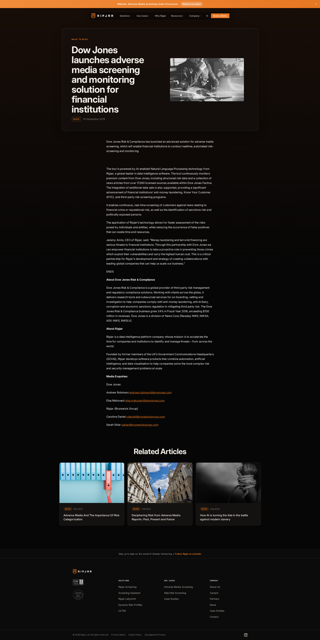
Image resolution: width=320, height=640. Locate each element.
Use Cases (142, 15)
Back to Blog (80, 39)
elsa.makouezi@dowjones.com (145, 400)
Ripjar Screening (127, 586)
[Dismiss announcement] (316, 4)
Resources (176, 15)
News (213, 604)
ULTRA (122, 610)
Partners (214, 598)
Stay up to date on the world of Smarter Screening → (160, 554)
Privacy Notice (118, 634)
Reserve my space (192, 4)
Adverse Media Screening (178, 586)
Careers (214, 592)
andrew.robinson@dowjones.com (150, 392)
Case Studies (171, 598)
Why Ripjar (160, 15)
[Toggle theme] (207, 16)
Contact (214, 616)
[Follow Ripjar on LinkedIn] (245, 635)
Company (194, 15)
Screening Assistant (129, 592)
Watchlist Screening (175, 592)
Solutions (125, 15)
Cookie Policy (135, 634)
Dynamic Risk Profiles (130, 604)
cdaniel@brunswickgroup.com (145, 416)
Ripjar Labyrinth (127, 598)
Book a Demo (220, 15)
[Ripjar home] (102, 15)
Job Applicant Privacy (154, 634)
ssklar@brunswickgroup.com (139, 424)
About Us (215, 586)
